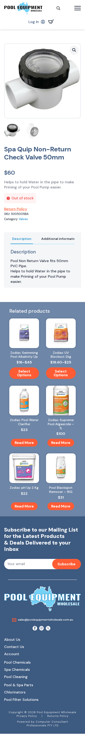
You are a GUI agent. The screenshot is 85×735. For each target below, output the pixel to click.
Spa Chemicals (17, 669)
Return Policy (15, 209)
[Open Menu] (77, 8)
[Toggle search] (58, 8)
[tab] (22, 239)
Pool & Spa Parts (18, 685)
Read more (24, 442)
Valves (23, 219)
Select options (24, 373)
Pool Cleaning (16, 676)
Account (11, 653)
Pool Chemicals (17, 662)
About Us (12, 639)
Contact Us (14, 646)
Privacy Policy (27, 716)
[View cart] (52, 21)
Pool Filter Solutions (21, 699)
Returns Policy (57, 716)
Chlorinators (15, 692)
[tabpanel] (42, 266)
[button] (74, 50)
